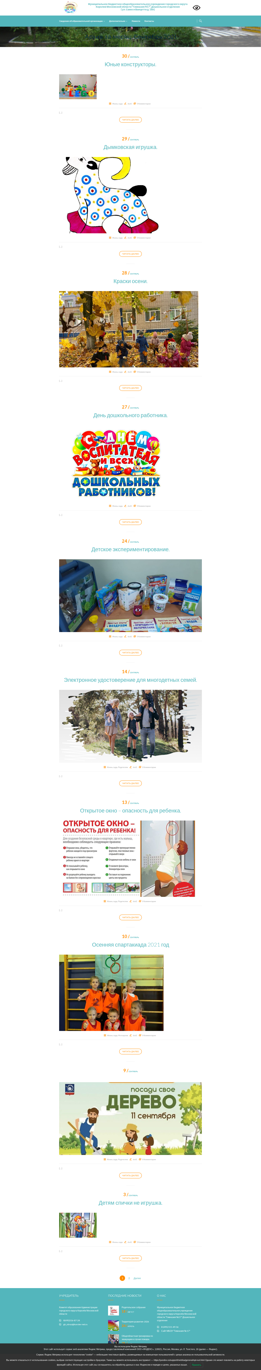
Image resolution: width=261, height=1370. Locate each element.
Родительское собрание (134, 1307)
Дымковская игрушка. (130, 147)
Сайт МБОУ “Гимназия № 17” (175, 1331)
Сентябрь (130, 57)
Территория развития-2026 (135, 1321)
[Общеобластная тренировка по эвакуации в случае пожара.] (113, 1339)
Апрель (128, 1326)
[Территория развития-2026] (113, 1325)
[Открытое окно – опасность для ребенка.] (127, 858)
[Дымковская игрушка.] (113, 195)
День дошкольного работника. (130, 415)
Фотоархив (123, 1035)
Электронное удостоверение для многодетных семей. (130, 679)
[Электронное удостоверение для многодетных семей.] (130, 726)
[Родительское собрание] (113, 1311)
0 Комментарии (144, 103)
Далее (137, 1278)
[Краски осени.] (128, 329)
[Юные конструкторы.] (78, 86)
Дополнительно (117, 21)
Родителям (123, 767)
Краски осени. (131, 281)
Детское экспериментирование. (130, 549)
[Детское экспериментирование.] (130, 595)
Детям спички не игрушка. (130, 1202)
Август (128, 1312)
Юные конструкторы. (130, 64)
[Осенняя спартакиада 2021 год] (111, 992)
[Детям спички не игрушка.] (78, 1225)
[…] (60, 112)
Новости (136, 21)
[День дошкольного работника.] (116, 463)
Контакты (149, 21)
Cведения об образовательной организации (81, 21)
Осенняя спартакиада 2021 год (130, 944)
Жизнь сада (117, 103)
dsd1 (130, 103)
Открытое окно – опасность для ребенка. (130, 810)
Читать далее (130, 120)
